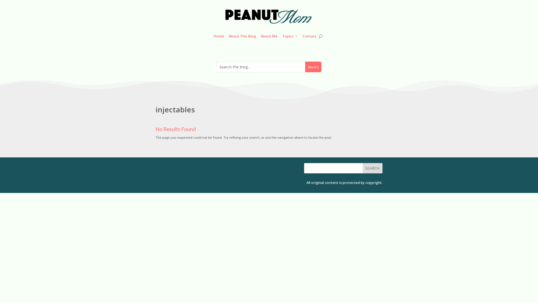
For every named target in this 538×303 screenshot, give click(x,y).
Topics (288, 36)
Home (218, 36)
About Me (269, 36)
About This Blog (242, 36)
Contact (309, 36)
